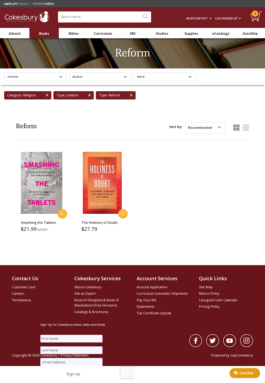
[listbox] (205, 127)
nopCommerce (241, 355)
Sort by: (175, 126)
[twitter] (212, 346)
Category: (14, 95)
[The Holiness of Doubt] (102, 183)
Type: (61, 95)
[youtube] (229, 346)
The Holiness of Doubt (100, 222)
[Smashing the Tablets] (41, 183)
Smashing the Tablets (38, 222)
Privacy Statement (75, 355)
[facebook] (195, 346)
